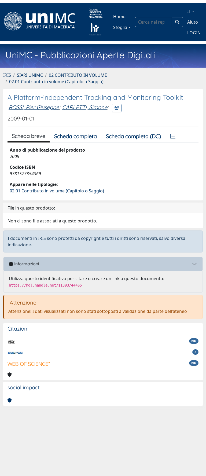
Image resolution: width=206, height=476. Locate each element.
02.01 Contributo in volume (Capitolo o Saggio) (56, 82)
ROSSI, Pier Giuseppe (34, 107)
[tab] (172, 136)
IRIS (7, 75)
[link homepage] (41, 22)
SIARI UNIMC (30, 75)
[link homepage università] (95, 22)
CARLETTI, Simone (84, 107)
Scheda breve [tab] (28, 136)
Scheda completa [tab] (75, 136)
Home (119, 17)
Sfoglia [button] (120, 27)
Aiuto (192, 22)
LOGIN (194, 33)
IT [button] (189, 11)
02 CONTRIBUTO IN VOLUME (78, 75)
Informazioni (26, 263)
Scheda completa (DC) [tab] (133, 136)
